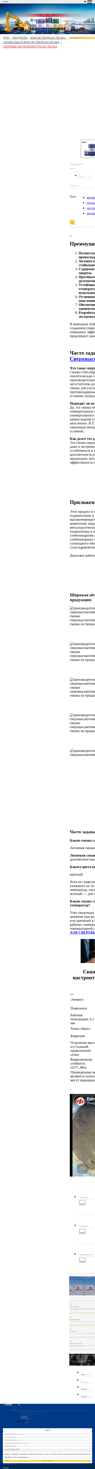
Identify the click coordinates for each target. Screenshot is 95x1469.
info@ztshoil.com (26, 1418)
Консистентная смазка (48, 37)
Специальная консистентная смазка (31, 42)
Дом (6, 37)
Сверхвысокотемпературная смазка (30, 46)
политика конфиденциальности (6, 1467)
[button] (69, 720)
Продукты (19, 37)
